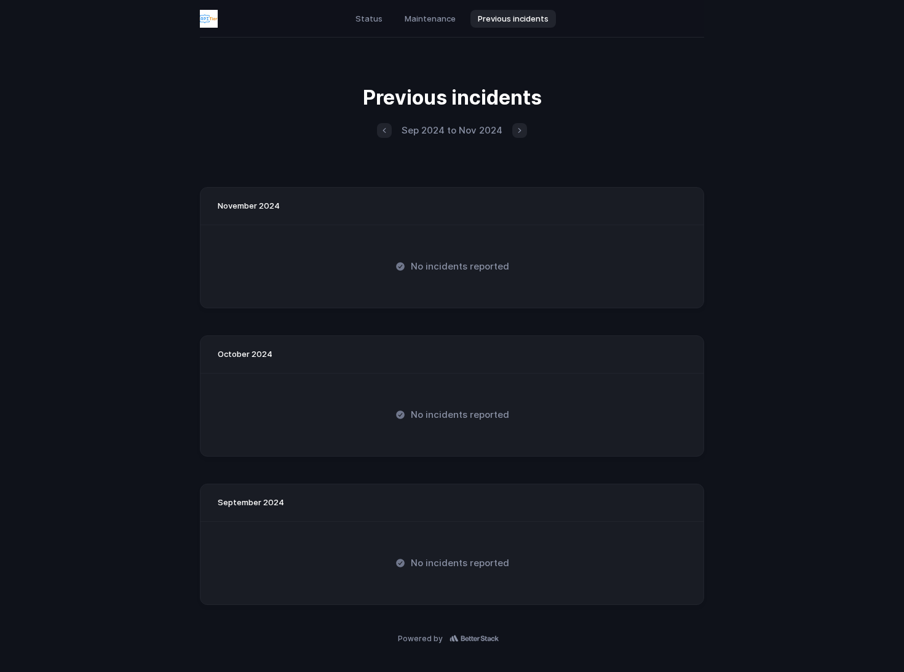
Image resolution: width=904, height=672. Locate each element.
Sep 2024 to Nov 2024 (452, 130)
